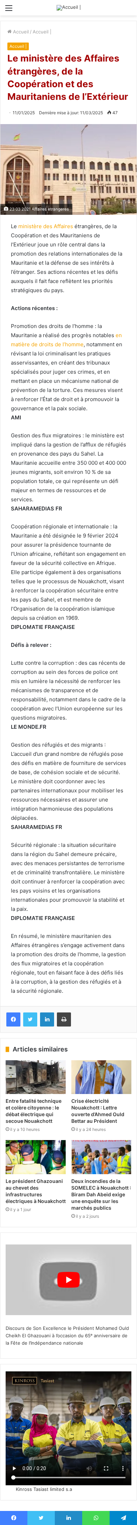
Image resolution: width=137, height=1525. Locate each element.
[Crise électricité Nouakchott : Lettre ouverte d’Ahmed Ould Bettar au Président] (101, 1077)
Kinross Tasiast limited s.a (44, 1489)
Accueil (20, 31)
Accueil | (42, 31)
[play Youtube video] (68, 1279)
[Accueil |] (69, 8)
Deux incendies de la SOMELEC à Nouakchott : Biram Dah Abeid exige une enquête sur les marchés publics (101, 1194)
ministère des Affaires (45, 226)
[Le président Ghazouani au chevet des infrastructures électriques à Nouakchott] (36, 1157)
